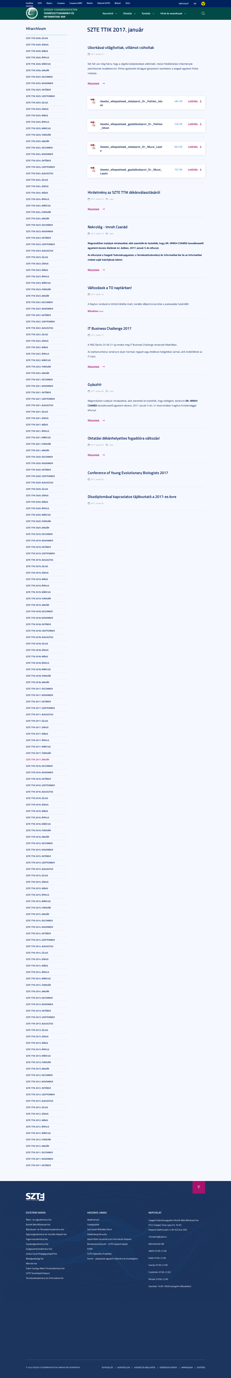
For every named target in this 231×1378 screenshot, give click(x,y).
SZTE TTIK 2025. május (37, 115)
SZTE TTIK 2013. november (39, 1004)
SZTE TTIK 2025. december (39, 76)
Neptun (49, 3)
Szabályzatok (93, 1224)
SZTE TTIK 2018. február (38, 675)
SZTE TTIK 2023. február (38, 289)
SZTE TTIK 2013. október (38, 1010)
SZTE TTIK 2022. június (37, 340)
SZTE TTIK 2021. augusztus (39, 405)
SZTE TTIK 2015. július (37, 875)
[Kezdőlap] (32, 13)
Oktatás (127, 13)
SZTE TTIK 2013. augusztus (39, 1023)
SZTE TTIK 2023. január (37, 295)
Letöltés (193, 101)
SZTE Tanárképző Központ (38, 1273)
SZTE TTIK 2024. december (39, 147)
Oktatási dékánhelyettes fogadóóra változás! (124, 438)
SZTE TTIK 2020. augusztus (39, 482)
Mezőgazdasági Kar (35, 1258)
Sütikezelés (107, 1367)
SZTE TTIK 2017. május (37, 733)
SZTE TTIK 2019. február (38, 598)
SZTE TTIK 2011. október (38, 1165)
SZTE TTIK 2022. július (37, 334)
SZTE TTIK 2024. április (37, 199)
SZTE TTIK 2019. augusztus (39, 559)
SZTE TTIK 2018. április (37, 662)
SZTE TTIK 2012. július (37, 1107)
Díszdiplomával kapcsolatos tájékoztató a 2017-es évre (132, 496)
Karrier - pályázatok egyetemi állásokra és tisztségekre (112, 1258)
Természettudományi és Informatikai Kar (45, 1278)
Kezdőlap (29, 3)
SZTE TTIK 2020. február (38, 521)
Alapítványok (93, 1219)
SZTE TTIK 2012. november (39, 1081)
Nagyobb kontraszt (203, 3)
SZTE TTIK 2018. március (38, 669)
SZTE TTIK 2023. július (37, 257)
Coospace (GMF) (75, 3)
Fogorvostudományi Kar (37, 1239)
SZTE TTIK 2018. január (37, 682)
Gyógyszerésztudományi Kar (39, 1248)
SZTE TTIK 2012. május (37, 1120)
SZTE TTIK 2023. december (39, 224)
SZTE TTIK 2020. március (38, 514)
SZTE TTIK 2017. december (39, 688)
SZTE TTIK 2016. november (39, 772)
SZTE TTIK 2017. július (37, 720)
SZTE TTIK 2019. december (39, 534)
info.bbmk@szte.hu (157, 1236)
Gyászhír (95, 384)
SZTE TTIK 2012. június (37, 1113)
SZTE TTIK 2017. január (37, 759)
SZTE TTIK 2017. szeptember (40, 707)
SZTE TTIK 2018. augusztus (39, 637)
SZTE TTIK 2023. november (39, 231)
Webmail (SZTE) (103, 3)
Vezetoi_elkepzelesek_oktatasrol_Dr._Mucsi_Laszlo (131, 148)
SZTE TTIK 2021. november (39, 385)
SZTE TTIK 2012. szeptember (40, 1094)
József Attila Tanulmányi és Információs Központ (109, 1239)
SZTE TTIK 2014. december (39, 920)
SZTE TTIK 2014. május (37, 965)
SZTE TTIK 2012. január (37, 1145)
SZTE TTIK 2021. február (38, 443)
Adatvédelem (123, 1367)
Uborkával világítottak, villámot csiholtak (121, 47)
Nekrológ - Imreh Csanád (107, 226)
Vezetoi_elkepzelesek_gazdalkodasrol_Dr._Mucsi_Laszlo (131, 171)
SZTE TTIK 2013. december (39, 997)
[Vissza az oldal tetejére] (198, 1187)
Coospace (61, 3)
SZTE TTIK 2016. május (37, 810)
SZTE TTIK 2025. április (37, 121)
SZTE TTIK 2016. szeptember (40, 785)
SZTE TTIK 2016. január (37, 836)
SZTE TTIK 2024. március (38, 205)
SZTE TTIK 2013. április (37, 1049)
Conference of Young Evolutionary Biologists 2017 (128, 472)
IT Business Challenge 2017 (109, 328)
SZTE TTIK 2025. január (37, 141)
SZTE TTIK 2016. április (37, 817)
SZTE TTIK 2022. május (37, 347)
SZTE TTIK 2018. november (39, 617)
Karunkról (108, 13)
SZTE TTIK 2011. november (39, 1158)
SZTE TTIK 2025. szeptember (40, 96)
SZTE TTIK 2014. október (38, 933)
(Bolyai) (118, 3)
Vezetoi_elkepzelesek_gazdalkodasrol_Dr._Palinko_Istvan (131, 126)
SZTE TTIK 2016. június (37, 804)
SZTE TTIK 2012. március (38, 1133)
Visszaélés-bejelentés (144, 1367)
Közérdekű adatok (168, 1367)
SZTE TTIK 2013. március (38, 1055)
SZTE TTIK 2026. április (37, 57)
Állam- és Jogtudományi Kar (39, 1219)
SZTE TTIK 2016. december (39, 765)
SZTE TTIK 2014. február (38, 984)
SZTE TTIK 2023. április (37, 276)
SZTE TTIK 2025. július (37, 102)
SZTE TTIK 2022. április (37, 353)
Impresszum (187, 1367)
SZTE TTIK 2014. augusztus (39, 946)
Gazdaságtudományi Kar (37, 1243)
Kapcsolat (184, 3)
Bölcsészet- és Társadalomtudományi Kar (45, 1229)
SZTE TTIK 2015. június (37, 881)
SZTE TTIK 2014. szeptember (40, 939)
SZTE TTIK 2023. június (37, 263)
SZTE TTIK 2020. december (39, 456)
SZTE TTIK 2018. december (39, 611)
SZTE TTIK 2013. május (37, 1042)
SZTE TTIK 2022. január (37, 373)
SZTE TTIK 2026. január (37, 70)
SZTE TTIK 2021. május (37, 424)
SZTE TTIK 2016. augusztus (39, 791)
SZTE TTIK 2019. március (38, 592)
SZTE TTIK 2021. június (37, 418)
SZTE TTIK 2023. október (38, 237)
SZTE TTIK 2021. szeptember (40, 398)
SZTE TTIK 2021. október (38, 392)
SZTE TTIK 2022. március (38, 360)
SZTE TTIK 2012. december (39, 1075)
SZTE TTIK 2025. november (39, 83)
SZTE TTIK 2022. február (38, 366)
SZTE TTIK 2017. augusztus (39, 714)
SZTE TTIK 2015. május (37, 888)
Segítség (201, 1367)
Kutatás (146, 13)
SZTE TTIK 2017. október (38, 701)
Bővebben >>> (95, 311)
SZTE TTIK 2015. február (38, 907)
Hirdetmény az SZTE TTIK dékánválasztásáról (124, 192)
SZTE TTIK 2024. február (38, 212)
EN (195, 3)
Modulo (90, 3)
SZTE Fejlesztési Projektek (99, 1253)
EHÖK (90, 1248)
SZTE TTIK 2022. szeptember (40, 321)
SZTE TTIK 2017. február (38, 753)
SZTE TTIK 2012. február (38, 1139)
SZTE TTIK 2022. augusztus (39, 327)
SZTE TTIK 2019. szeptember (40, 553)
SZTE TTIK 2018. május (37, 656)
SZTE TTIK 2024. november (39, 154)
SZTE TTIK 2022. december (39, 302)
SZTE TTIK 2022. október (38, 315)
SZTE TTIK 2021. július (37, 411)
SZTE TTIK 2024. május (37, 192)
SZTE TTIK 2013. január (37, 1068)
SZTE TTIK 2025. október (38, 89)
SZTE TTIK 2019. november (39, 540)
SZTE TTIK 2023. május (37, 269)
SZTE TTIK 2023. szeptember (40, 244)
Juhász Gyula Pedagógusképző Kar (41, 1253)
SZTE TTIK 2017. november (39, 695)
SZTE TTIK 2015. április (37, 894)
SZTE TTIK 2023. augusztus (39, 250)
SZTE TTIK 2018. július (37, 643)
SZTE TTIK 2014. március (38, 978)
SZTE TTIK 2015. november (39, 849)
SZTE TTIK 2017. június (37, 727)
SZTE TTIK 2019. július (37, 566)
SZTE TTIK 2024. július (37, 179)
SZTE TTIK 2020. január (37, 527)
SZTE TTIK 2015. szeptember (40, 862)
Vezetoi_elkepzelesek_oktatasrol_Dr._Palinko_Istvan (131, 103)
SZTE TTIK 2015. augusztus (39, 868)
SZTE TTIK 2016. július (37, 798)
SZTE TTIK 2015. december (39, 843)
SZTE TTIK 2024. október (38, 160)
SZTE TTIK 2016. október (38, 778)
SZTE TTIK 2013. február (38, 1062)
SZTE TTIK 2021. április (37, 430)
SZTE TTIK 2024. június (37, 186)
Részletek (93, 83)
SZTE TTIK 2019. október (38, 546)
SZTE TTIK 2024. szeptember (40, 166)
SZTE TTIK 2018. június (37, 649)
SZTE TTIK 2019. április (37, 585)
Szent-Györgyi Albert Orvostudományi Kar (45, 1268)
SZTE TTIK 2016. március (38, 823)
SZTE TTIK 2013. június (37, 1036)
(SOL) (128, 3)
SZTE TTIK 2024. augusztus (39, 173)
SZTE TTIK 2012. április (37, 1126)
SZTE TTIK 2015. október (38, 856)
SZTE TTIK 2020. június (37, 495)
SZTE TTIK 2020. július (37, 488)
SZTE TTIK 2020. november (39, 463)
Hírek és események (171, 13)
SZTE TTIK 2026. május (37, 50)
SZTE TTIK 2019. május (37, 579)
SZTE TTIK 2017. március (38, 746)
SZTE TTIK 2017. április (37, 740)
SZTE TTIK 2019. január (37, 604)
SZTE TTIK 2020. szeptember (40, 476)
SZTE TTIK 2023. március (38, 282)
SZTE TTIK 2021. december (39, 379)
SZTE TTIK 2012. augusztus (39, 1100)
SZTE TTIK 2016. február (38, 830)
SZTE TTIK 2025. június (37, 108)
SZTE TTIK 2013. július (37, 1029)
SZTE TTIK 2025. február (38, 134)
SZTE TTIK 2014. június (37, 959)
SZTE (40, 3)
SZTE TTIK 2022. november (39, 308)
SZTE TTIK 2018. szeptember (40, 630)
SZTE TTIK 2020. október (38, 469)
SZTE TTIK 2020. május (37, 501)
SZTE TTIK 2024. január (37, 218)
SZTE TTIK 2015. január (37, 914)
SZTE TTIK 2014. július (37, 952)
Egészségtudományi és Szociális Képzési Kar (46, 1234)
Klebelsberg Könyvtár (97, 1234)
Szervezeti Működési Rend (99, 1229)
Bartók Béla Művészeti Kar (38, 1224)
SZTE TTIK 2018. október (38, 624)
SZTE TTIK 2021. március (38, 437)
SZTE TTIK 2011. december (39, 1152)
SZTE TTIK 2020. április (37, 508)
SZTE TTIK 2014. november (39, 926)
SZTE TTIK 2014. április (37, 972)
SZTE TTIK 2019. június (37, 572)
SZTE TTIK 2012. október (38, 1087)
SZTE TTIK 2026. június (37, 44)
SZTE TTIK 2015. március (38, 901)
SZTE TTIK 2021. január (37, 450)
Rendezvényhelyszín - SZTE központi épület (107, 1243)
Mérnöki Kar (31, 1263)
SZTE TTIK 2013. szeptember (40, 1017)
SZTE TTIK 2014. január (37, 991)
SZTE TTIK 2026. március (38, 63)
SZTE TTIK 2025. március (38, 128)
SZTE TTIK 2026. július (37, 38)
